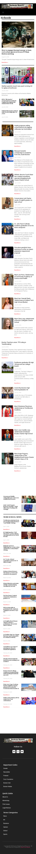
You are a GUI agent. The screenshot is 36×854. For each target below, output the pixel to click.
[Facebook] (13, 751)
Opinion (5, 827)
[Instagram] (17, 751)
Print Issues (6, 804)
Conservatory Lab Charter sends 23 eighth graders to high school (23, 200)
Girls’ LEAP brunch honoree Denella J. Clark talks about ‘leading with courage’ (10, 507)
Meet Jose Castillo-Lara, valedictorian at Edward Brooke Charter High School (23, 431)
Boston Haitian (7, 786)
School (5, 830)
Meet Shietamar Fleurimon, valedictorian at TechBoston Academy (23, 408)
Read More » (5, 62)
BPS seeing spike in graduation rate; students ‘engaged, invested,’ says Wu (10, 610)
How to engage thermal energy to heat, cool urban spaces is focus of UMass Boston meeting (17, 52)
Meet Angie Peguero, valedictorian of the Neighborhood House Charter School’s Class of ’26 (24, 456)
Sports (5, 834)
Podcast (5, 775)
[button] (3, 12)
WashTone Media (25, 847)
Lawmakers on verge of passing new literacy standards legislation (10, 648)
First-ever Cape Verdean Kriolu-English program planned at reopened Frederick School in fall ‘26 (11, 686)
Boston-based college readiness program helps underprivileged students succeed (10, 673)
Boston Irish (6, 783)
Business (6, 823)
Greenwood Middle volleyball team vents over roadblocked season (11, 498)
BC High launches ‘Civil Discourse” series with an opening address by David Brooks (11, 534)
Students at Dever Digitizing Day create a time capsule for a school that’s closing (11, 548)
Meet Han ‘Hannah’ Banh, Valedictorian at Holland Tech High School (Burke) (24, 300)
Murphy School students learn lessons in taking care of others (11, 660)
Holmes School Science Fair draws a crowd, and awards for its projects (10, 573)
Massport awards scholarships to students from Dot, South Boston (22, 152)
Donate (5, 768)
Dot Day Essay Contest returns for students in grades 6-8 (10, 597)
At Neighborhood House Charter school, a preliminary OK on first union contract (10, 623)
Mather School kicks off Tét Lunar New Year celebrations (11, 699)
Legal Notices (7, 808)
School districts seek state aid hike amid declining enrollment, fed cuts (11, 585)
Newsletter (6, 772)
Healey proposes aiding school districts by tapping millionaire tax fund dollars (23, 127)
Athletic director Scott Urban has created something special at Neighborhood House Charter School (23, 177)
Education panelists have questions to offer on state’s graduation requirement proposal (23, 250)
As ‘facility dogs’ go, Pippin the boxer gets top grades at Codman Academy (11, 636)
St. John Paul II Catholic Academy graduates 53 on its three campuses (24, 225)
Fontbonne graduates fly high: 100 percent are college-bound (24, 364)
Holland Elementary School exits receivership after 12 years (10, 112)
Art (4, 820)
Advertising (6, 800)
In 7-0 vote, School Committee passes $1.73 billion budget (10, 560)
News (5, 816)
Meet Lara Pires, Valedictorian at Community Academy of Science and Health (24, 276)
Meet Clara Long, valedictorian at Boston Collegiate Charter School (24, 320)
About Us (5, 797)
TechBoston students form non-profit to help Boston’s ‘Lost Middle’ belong (11, 521)
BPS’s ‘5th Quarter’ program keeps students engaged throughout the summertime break (9, 101)
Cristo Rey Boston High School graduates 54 (22, 389)
